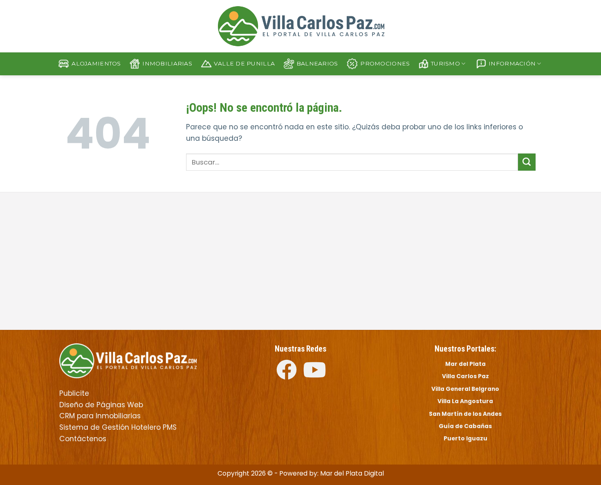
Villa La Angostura (465, 401)
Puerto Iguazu (465, 438)
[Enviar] (527, 162)
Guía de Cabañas (465, 426)
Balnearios (317, 63)
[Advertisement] (176, 262)
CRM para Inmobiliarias (100, 416)
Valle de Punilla (244, 63)
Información (512, 63)
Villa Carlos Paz (465, 376)
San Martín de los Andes (465, 414)
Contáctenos (82, 439)
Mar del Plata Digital (352, 473)
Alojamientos (96, 63)
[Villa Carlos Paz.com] (128, 360)
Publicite (74, 393)
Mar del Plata (465, 364)
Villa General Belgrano (465, 389)
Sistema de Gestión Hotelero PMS (118, 427)
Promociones (385, 63)
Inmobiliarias (167, 63)
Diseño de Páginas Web (101, 405)
